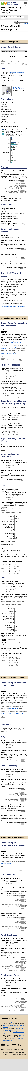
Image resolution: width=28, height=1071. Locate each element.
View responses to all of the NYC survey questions (13, 306)
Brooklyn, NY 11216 (18, 89)
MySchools (21, 1035)
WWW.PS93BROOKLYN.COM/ (17, 72)
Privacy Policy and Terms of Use (21, 1060)
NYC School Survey (16, 342)
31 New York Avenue (18, 87)
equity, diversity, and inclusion (16, 1022)
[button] (25, 4)
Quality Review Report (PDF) (8, 353)
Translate (25, 23)
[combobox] (12, 17)
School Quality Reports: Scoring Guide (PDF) (12, 713)
